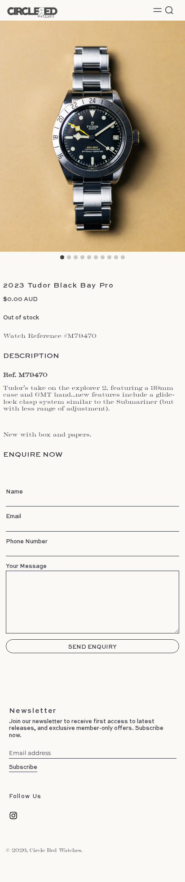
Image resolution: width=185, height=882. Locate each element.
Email (13, 516)
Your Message (26, 565)
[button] (169, 10)
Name (14, 491)
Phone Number (27, 541)
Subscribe (23, 766)
